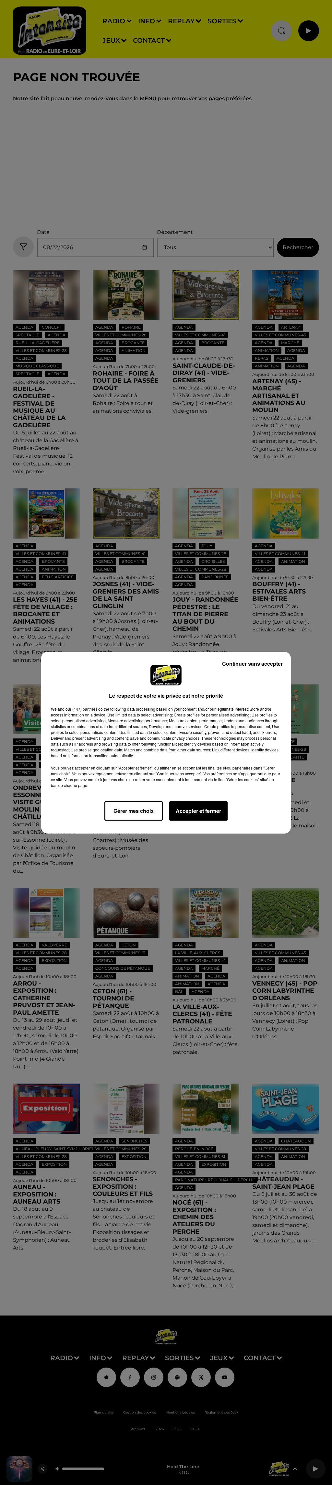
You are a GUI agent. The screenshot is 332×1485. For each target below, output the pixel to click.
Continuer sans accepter (252, 663)
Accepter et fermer (198, 810)
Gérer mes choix (133, 810)
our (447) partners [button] (81, 709)
